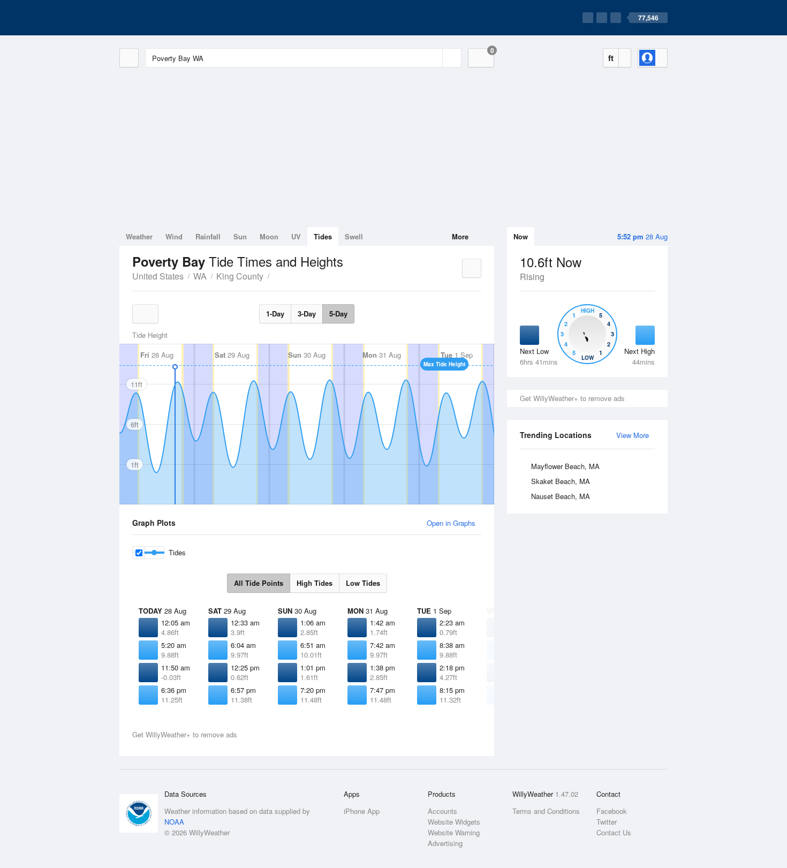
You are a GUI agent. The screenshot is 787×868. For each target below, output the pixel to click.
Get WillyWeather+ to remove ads (572, 398)
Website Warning (454, 832)
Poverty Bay (275, 275)
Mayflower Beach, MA (565, 466)
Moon (269, 236)
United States (158, 276)
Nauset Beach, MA (560, 496)
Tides (323, 236)
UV (296, 236)
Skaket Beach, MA (560, 481)
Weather (139, 236)
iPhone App (362, 811)
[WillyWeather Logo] (169, 17)
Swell (354, 236)
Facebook (611, 811)
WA (200, 276)
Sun (240, 236)
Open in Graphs (451, 523)
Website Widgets (454, 822)
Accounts (442, 811)
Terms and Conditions (546, 811)
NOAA (174, 822)
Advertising (445, 843)
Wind (174, 236)
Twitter (606, 822)
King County (239, 276)
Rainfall (208, 236)
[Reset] (433, 58)
